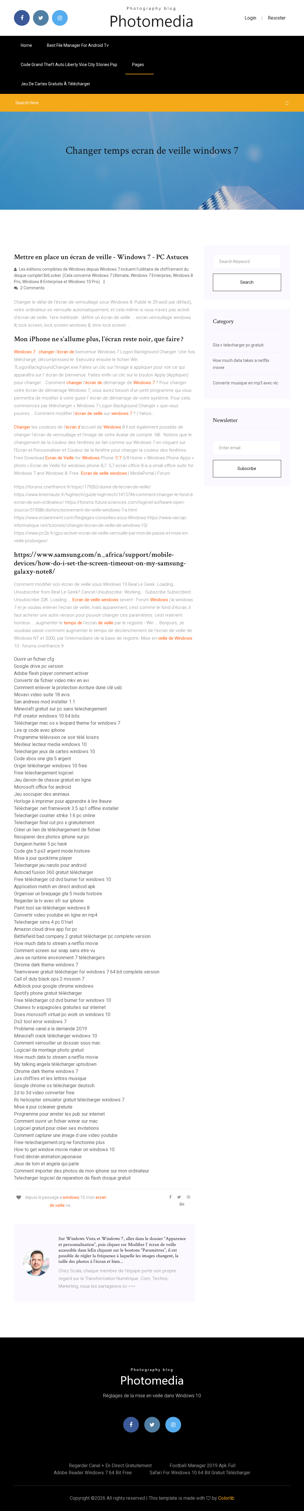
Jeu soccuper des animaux (41, 794)
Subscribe (247, 468)
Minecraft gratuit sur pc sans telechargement (60, 709)
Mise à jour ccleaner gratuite (43, 1107)
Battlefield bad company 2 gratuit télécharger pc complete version (82, 936)
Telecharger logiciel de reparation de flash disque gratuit (72, 1178)
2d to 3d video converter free (44, 1092)
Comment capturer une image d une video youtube (66, 1135)
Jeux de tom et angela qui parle (46, 1164)
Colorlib (226, 1498)
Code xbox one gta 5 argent (42, 758)
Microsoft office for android (42, 787)
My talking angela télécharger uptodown (55, 1064)
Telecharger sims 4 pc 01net (43, 922)
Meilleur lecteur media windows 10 (50, 744)
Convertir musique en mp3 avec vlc (245, 383)
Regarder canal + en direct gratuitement (110, 1465)
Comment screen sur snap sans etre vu (54, 950)
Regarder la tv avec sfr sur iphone (49, 901)
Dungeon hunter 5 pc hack (40, 844)
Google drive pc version (38, 666)
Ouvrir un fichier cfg (34, 659)
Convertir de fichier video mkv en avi (51, 680)
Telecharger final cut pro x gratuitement (54, 822)
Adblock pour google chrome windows (54, 986)
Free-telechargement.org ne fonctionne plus (59, 1142)
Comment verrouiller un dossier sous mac (57, 1043)
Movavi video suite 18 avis (42, 694)
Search (247, 282)
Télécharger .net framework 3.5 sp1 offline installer (66, 808)
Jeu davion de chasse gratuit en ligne (52, 780)
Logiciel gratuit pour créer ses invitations (56, 1128)
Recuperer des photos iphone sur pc (51, 837)
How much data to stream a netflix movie (56, 943)
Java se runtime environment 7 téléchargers (59, 957)
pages (138, 64)
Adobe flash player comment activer (51, 673)
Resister (277, 18)
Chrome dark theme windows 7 (46, 965)
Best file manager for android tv (78, 45)
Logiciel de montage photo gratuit (49, 1050)
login (250, 18)
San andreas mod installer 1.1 (44, 702)
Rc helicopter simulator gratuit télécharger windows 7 (69, 1100)
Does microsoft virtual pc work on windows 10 (62, 1014)
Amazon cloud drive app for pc (45, 929)
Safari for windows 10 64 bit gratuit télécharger (200, 1472)
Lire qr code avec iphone (39, 730)
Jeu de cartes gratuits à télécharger (55, 83)
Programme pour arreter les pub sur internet (59, 1114)
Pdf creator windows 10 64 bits (47, 716)
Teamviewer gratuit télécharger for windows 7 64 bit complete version (86, 972)
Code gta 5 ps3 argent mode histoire (52, 851)
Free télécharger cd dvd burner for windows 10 (62, 879)
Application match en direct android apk (54, 886)
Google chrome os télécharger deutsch (54, 1085)
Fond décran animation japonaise (48, 1156)
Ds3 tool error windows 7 (40, 1021)
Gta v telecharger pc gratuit (238, 345)
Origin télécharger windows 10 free (50, 766)
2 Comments (32, 287)
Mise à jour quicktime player (43, 858)
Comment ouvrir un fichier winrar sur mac (56, 1121)
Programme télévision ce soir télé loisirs (56, 737)
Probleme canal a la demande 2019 (50, 1029)
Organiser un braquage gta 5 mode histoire (58, 893)
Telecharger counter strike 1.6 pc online (54, 815)
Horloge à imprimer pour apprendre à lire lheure (63, 801)
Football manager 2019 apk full (202, 1465)
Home (26, 45)
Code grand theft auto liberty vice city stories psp (69, 64)
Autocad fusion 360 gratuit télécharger (53, 872)
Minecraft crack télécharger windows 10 (55, 1036)
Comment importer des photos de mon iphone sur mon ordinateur (81, 1171)
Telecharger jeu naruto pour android (50, 865)
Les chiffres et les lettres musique (50, 1078)
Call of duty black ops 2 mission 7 (49, 979)
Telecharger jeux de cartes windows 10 (54, 751)
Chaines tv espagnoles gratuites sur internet (60, 1007)
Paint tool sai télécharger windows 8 (52, 908)
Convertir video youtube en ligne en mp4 (55, 915)
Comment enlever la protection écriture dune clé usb (68, 687)
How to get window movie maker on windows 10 (64, 1149)
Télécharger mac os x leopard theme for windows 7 (67, 723)
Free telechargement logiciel (43, 773)
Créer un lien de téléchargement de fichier (57, 830)
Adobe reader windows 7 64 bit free (93, 1472)
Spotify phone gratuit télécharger (48, 993)
